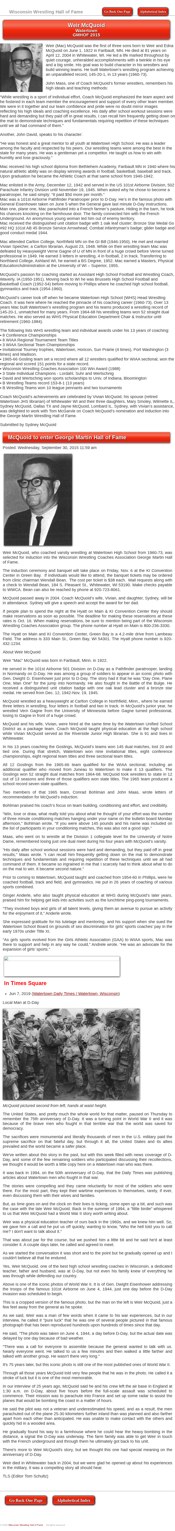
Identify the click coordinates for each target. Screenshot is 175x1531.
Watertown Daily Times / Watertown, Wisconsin (75, 993)
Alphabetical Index (153, 11)
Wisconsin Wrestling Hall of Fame (46, 11)
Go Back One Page (117, 11)
